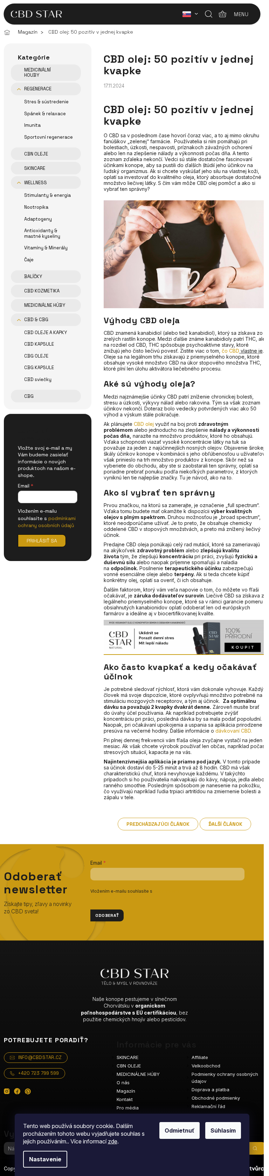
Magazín (126, 1091)
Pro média (128, 1108)
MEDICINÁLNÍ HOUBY (37, 72)
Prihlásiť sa (42, 541)
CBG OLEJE (36, 356)
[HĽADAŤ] (254, 1148)
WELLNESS (35, 183)
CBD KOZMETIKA (42, 291)
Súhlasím (223, 1130)
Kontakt (125, 1099)
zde (112, 1141)
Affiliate (200, 1057)
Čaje (29, 260)
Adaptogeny (38, 219)
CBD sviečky (37, 379)
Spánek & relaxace (45, 114)
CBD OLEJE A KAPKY (45, 332)
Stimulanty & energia (47, 195)
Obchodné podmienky (216, 1098)
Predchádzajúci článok (157, 824)
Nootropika (36, 207)
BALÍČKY (33, 276)
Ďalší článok (225, 824)
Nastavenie (45, 1159)
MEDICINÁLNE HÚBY (44, 305)
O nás (123, 1082)
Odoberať (107, 915)
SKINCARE (34, 168)
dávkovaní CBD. (233, 731)
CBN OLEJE (36, 154)
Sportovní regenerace (48, 137)
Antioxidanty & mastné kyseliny (42, 233)
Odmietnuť (179, 1130)
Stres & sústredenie (46, 102)
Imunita (32, 125)
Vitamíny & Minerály (46, 248)
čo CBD (230, 351)
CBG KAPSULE (39, 368)
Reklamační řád (208, 1106)
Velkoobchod (206, 1065)
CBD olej (144, 424)
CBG (29, 396)
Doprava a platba (210, 1089)
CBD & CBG (36, 320)
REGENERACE (37, 89)
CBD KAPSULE (39, 344)
